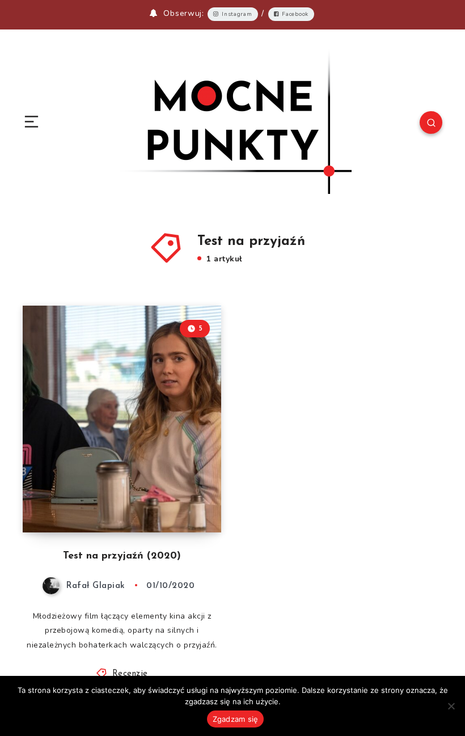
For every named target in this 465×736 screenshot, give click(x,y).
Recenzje (130, 674)
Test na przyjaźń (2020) (122, 556)
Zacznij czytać (188, 500)
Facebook (295, 14)
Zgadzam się (236, 719)
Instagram (237, 14)
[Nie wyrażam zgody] (450, 706)
